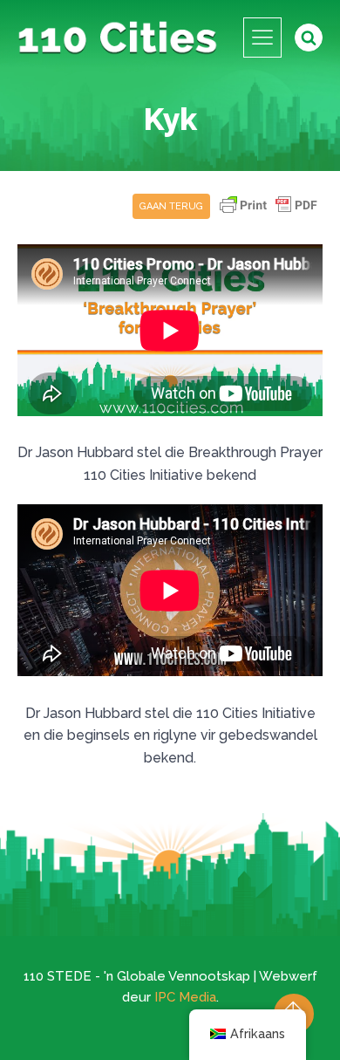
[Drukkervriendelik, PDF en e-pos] (268, 213)
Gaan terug (171, 206)
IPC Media (185, 997)
